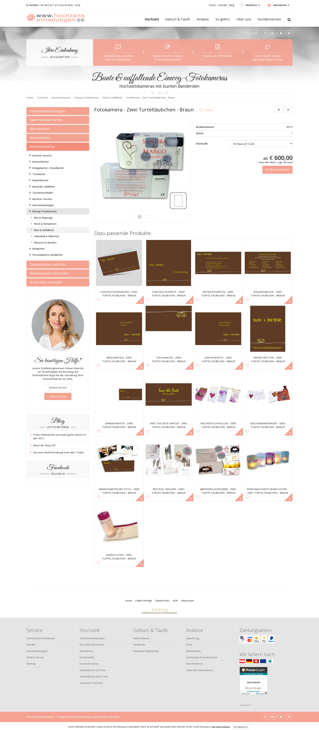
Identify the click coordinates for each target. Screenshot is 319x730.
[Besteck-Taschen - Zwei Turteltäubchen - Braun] (169, 460)
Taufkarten (139, 644)
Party (189, 644)
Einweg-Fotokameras (44, 211)
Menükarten (39, 129)
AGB (175, 600)
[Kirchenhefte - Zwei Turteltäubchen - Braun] (218, 329)
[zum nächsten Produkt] (288, 109)
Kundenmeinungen (37, 651)
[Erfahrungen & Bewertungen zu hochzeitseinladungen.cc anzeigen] (253, 684)
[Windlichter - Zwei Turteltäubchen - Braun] (119, 526)
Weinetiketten (40, 180)
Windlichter (38, 248)
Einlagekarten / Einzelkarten (48, 168)
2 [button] (140, 217)
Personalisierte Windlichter (47, 254)
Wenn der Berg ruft (44, 445)
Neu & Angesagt (43, 217)
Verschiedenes (194, 663)
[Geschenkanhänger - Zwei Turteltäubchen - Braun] (268, 394)
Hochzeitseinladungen (47, 111)
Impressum (187, 600)
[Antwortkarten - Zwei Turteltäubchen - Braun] (218, 263)
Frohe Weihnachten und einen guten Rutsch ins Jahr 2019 (59, 436)
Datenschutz (162, 600)
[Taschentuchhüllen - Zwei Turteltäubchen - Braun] (218, 394)
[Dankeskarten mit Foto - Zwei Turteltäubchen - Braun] (119, 460)
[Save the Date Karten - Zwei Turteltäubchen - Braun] (169, 394)
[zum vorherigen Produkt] (278, 109)
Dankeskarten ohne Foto (49, 273)
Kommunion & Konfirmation (201, 657)
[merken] (205, 109)
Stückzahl (202, 143)
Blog (231, 5)
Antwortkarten (40, 161)
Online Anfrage (58, 396)
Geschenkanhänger (43, 205)
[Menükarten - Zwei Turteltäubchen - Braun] (119, 329)
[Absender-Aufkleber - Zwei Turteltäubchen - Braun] (218, 460)
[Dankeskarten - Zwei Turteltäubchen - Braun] (119, 394)
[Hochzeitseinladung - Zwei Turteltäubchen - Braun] (119, 263)
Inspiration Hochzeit (46, 282)
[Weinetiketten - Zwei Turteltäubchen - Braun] (268, 329)
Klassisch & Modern (45, 242)
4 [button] (151, 217)
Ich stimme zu (241, 726)
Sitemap (31, 663)
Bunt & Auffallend (43, 230)
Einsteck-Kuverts (42, 155)
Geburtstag (192, 638)
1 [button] (134, 217)
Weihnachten (193, 651)
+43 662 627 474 (44, 5)
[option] (142, 164)
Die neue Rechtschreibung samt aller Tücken (58, 452)
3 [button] (145, 217)
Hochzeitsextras (42, 146)
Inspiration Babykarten (146, 651)
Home (212, 5)
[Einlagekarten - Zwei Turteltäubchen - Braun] (268, 263)
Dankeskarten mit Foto (48, 264)
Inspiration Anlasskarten (199, 670)
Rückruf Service (58, 387)
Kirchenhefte (40, 138)
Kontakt (222, 5)
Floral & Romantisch (45, 223)
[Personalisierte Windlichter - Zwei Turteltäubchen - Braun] (268, 460)
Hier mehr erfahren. (221, 726)
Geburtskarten (141, 638)
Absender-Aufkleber (43, 186)
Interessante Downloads (40, 638)
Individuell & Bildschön (46, 236)
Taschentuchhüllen (42, 192)
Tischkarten (39, 174)
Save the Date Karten (46, 120)
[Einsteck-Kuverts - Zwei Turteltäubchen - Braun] (169, 263)
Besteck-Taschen (42, 199)
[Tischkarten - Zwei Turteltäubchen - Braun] (169, 329)
